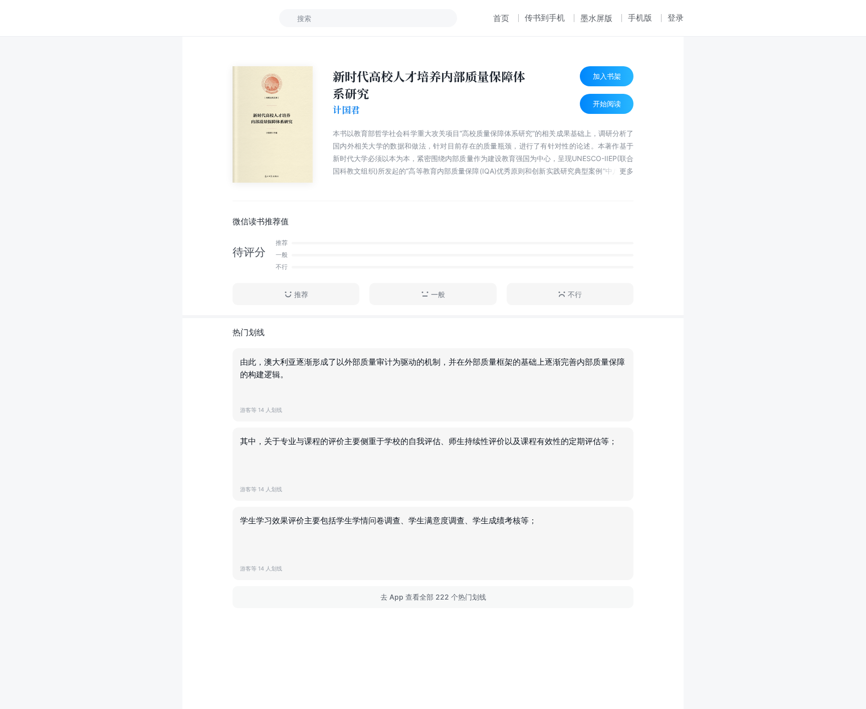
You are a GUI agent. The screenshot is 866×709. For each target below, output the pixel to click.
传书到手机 (545, 18)
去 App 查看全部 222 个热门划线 (433, 597)
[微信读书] (215, 18)
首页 (501, 18)
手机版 (640, 18)
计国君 (346, 109)
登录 (676, 18)
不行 (575, 294)
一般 (438, 294)
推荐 (301, 294)
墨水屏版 (596, 18)
